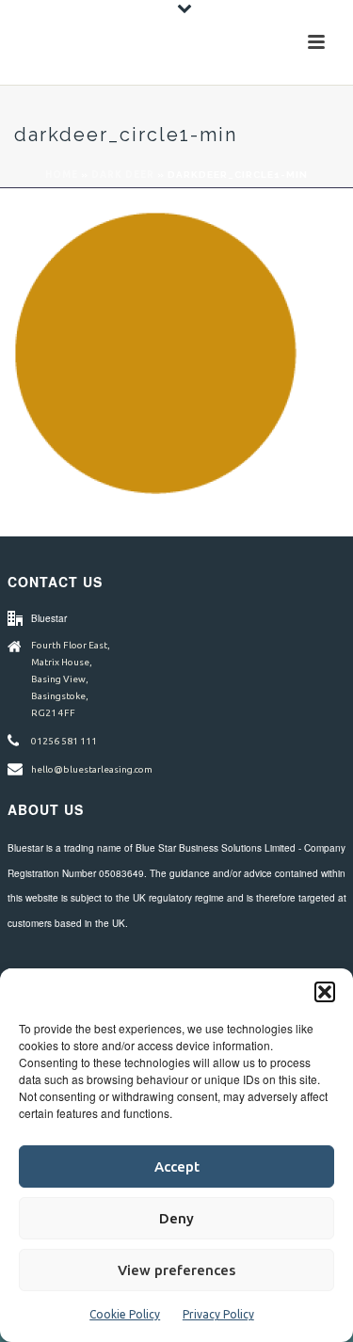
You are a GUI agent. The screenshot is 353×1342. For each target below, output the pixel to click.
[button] (324, 992)
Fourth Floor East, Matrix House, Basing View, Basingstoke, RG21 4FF (70, 679)
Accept (177, 1166)
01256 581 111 (64, 741)
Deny (176, 1218)
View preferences (176, 1270)
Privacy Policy (218, 1314)
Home (61, 174)
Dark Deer (122, 174)
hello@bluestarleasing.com (91, 769)
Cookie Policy (124, 1314)
